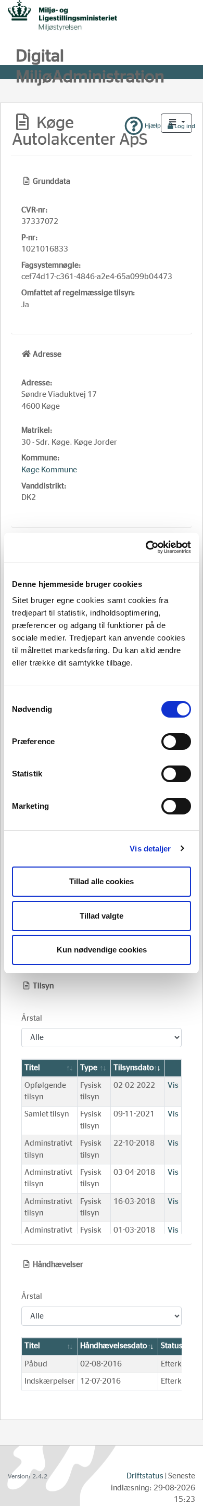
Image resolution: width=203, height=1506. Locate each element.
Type (88, 1068)
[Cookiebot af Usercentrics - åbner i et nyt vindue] (146, 547)
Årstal (31, 1018)
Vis (173, 1085)
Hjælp (152, 125)
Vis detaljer (150, 848)
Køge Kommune (49, 470)
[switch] (176, 741)
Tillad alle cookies (101, 881)
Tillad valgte (101, 915)
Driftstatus (144, 1476)
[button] (176, 123)
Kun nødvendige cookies (102, 949)
